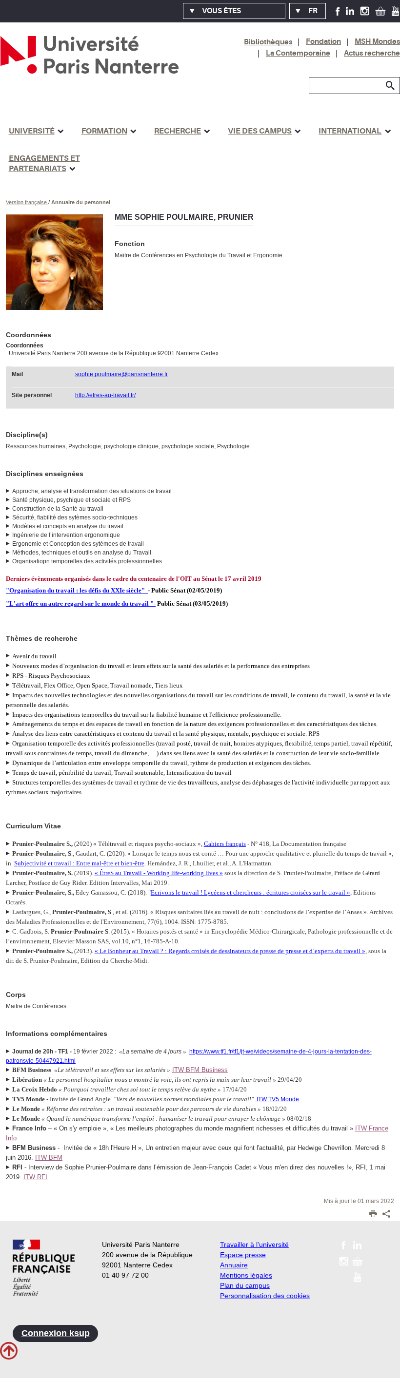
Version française (27, 202)
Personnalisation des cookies (265, 1296)
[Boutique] (380, 10)
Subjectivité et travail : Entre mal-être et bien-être (79, 863)
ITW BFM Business (200, 1069)
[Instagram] (364, 10)
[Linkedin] (350, 10)
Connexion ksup (55, 1333)
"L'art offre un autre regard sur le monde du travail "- (81, 603)
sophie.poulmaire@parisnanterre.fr (121, 374)
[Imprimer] (373, 1214)
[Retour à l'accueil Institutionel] (44, 1268)
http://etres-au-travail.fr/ (105, 395)
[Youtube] (395, 10)
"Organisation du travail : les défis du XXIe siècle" (75, 590)
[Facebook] (338, 10)
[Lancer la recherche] (390, 86)
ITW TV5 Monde (278, 1099)
